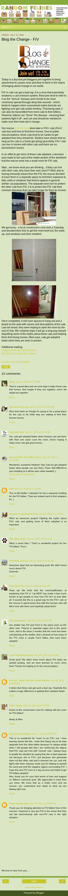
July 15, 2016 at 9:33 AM (37, 432)
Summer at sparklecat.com (23, 514)
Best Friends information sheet (19, 353)
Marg (12, 381)
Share (5, 367)
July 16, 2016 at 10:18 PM (36, 705)
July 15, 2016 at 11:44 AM (28, 488)
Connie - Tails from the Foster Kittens (29, 680)
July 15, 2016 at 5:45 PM (41, 560)
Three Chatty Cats (19, 803)
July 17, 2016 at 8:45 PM (44, 733)
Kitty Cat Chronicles (20, 733)
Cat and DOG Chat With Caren (25, 457)
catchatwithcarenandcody (22, 474)
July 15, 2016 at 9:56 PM (39, 620)
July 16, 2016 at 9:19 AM (46, 655)
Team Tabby (15, 705)
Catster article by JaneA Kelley (19, 350)
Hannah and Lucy (18, 407)
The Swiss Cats (17, 539)
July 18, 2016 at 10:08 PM (43, 803)
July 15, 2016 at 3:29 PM (39, 539)
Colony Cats (22, 128)
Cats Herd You (17, 586)
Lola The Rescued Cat (21, 655)
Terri (11, 488)
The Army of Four (18, 560)
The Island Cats (17, 620)
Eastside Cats (16, 432)
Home (34, 881)
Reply (12, 397)
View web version (34, 887)
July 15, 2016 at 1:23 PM (51, 514)
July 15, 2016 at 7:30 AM (27, 381)
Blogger (40, 893)
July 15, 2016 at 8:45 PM (37, 586)
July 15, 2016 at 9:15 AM (41, 407)
